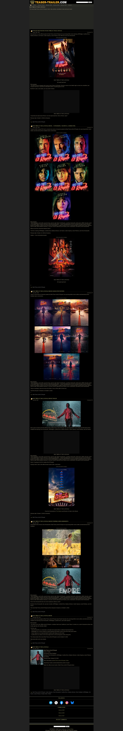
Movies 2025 (49, 5)
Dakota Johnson (71, 692)
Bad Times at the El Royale (39, 121)
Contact (70, 5)
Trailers (34, 5)
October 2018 (44, 693)
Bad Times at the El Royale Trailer (61, 660)
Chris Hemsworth (57, 692)
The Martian (59, 511)
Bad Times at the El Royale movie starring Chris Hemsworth (50, 521)
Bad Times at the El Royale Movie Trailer (45, 398)
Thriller (49, 693)
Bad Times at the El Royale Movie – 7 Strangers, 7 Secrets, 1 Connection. (54, 125)
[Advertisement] (61, 20)
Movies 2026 (56, 5)
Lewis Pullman (37, 693)
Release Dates (41, 5)
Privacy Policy (70, 729)
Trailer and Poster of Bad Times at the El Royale (47, 30)
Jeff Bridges (85, 692)
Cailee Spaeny (49, 692)
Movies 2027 (64, 5)
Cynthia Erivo (64, 692)
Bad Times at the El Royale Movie (42, 615)
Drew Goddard (79, 692)
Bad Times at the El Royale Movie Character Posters (48, 291)
